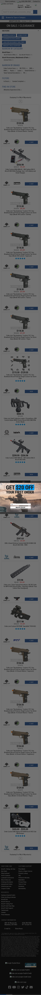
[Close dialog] (1, 484)
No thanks (20, 511)
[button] (20, 508)
